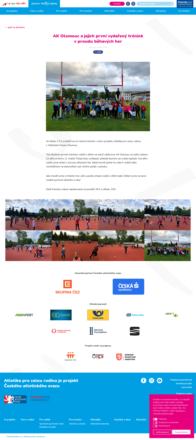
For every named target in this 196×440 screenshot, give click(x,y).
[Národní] (125, 356)
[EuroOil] (61, 315)
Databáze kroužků (47, 427)
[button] (155, 419)
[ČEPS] (98, 356)
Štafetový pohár (184, 393)
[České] (135, 315)
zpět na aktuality (16, 27)
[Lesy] (172, 315)
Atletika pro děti (184, 383)
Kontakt (117, 3)
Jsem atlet (187, 387)
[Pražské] (61, 331)
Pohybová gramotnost (181, 379)
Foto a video (36, 11)
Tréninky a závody (77, 424)
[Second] (98, 331)
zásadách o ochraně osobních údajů (169, 412)
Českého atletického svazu (32, 386)
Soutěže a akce (135, 11)
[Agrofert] (24, 315)
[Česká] (128, 287)
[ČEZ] (67, 287)
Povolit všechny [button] (181, 432)
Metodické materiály (100, 424)
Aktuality (161, 11)
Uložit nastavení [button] (162, 432)
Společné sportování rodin (51, 424)
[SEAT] (135, 331)
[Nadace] (70, 356)
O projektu (12, 11)
